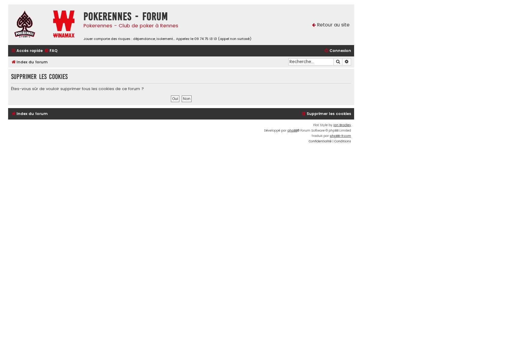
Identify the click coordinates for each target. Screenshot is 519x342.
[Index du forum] (29, 25)
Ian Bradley (342, 125)
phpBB (292, 130)
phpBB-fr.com (340, 136)
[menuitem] (50, 51)
